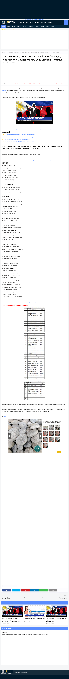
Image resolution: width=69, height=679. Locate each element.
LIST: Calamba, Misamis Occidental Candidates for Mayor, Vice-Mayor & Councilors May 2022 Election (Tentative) (11, 620)
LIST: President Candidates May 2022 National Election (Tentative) (19, 134)
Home (3, 52)
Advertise (26, 22)
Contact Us (38, 677)
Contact (32, 22)
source (4, 416)
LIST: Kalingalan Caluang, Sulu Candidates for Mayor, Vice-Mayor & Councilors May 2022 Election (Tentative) (36, 129)
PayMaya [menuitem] (19, 26)
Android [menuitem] (47, 26)
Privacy (38, 22)
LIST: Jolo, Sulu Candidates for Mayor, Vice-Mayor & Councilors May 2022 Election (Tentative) (33, 160)
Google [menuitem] (42, 26)
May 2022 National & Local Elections (12, 52)
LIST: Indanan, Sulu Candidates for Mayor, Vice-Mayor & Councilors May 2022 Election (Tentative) (34, 302)
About (21, 22)
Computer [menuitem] (37, 26)
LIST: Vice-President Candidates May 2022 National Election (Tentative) (20, 137)
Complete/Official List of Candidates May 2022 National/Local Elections (34, 619)
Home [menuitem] (3, 26)
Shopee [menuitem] (31, 26)
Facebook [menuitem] (25, 26)
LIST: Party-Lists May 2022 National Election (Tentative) (17, 139)
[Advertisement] (34, 9)
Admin (4, 62)
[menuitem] (9, 29)
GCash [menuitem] (13, 26)
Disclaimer (44, 22)
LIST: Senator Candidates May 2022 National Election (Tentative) (19, 141)
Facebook (50, 22)
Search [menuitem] (8, 26)
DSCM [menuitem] (52, 26)
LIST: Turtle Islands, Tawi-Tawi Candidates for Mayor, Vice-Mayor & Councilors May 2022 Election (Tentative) (56, 620)
